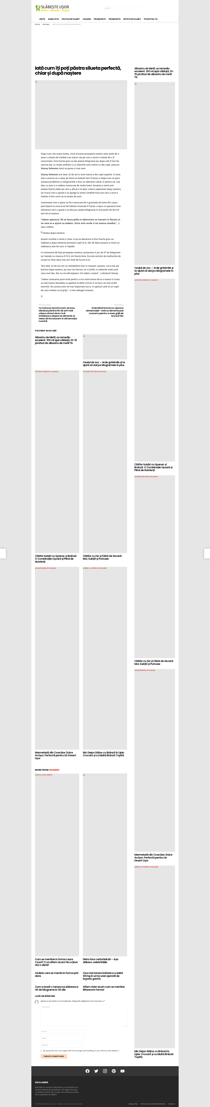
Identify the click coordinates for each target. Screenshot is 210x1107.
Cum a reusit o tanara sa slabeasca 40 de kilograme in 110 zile (56, 988)
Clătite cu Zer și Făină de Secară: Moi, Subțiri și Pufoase (102, 557)
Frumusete (100, 19)
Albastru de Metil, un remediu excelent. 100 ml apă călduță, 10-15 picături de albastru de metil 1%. (56, 340)
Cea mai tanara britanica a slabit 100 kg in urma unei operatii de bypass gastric (103, 975)
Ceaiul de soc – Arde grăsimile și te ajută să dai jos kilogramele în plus (104, 364)
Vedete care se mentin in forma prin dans (57, 974)
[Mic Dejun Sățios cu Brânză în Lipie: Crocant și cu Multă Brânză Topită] (105, 658)
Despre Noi (133, 1104)
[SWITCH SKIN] (174, 8)
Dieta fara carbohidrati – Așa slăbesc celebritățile (100, 960)
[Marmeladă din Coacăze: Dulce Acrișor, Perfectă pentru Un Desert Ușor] (57, 658)
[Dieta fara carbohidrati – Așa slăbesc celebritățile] (105, 865)
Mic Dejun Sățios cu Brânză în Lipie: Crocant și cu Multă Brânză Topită (103, 754)
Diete (42, 19)
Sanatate (53, 19)
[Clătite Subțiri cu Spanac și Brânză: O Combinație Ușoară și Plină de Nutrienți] (57, 461)
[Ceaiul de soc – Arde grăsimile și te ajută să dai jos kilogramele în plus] (105, 346)
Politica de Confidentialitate (153, 1104)
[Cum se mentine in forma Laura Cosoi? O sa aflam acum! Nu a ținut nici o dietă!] (57, 865)
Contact (171, 1104)
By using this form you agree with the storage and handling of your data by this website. (81, 1051)
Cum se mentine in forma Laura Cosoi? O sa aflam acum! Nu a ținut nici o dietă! (56, 962)
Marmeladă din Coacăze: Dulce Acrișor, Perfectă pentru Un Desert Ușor (55, 755)
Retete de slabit (132, 19)
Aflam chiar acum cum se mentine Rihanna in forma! (104, 988)
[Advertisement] (105, 44)
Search (137, 8)
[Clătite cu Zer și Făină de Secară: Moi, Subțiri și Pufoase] (105, 461)
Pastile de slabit (71, 19)
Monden (54, 769)
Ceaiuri (87, 19)
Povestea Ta (151, 19)
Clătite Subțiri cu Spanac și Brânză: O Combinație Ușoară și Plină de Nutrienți (56, 558)
